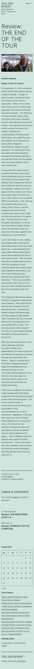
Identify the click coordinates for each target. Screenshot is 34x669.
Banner (14, 479)
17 (4, 573)
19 (13, 573)
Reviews (20, 479)
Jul (5, 588)
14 (21, 568)
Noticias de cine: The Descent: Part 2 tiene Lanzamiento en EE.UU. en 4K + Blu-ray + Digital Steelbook (15, 631)
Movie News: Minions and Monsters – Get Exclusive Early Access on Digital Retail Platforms (15, 616)
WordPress (21, 661)
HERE (4, 646)
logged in (16, 497)
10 (4, 568)
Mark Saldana (8, 476)
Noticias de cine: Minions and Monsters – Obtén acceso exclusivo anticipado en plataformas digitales (16, 606)
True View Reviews (12, 656)
